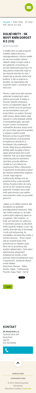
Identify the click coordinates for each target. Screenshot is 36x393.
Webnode (26, 388)
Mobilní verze (18, 373)
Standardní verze (18, 378)
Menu (29, 7)
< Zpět (8, 286)
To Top (18, 363)
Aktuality (6, 22)
